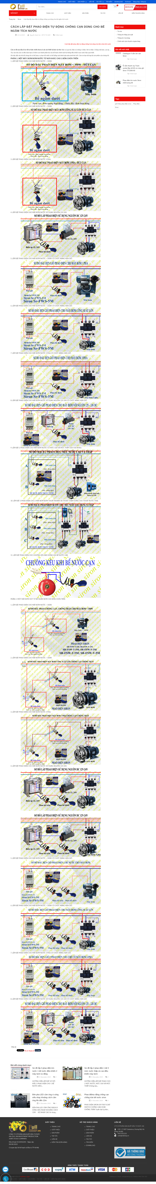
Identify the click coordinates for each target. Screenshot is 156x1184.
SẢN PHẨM (81, 1)
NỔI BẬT (14, 13)
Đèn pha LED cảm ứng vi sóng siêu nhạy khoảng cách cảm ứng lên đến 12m (45, 1097)
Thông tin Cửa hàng (123, 38)
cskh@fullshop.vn (123, 1136)
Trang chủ (12, 19)
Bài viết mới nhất (122, 49)
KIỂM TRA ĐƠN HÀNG (59, 1142)
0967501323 (122, 1133)
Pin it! (27, 1051)
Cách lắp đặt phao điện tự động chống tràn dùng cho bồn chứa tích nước (88, 44)
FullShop (23, 1176)
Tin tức (119, 31)
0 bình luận (133, 59)
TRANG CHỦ (62, 1)
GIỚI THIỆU (71, 1)
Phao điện (136, 104)
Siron (19, 19)
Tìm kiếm (102, 7)
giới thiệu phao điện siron (123, 104)
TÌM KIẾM (109, 1)
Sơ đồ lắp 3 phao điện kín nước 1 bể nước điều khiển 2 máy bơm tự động (44, 1071)
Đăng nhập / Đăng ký (139, 1)
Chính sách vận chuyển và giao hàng (128, 41)
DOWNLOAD (118, 1)
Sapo (28, 1176)
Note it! (31, 1051)
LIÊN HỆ (91, 1)
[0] (115, 7)
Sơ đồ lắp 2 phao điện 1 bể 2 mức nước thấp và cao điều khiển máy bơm (96, 1071)
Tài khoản (128, 1)
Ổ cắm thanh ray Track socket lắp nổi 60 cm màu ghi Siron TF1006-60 (133, 68)
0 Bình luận (59, 35)
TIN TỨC (99, 1)
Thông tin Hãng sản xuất (125, 35)
